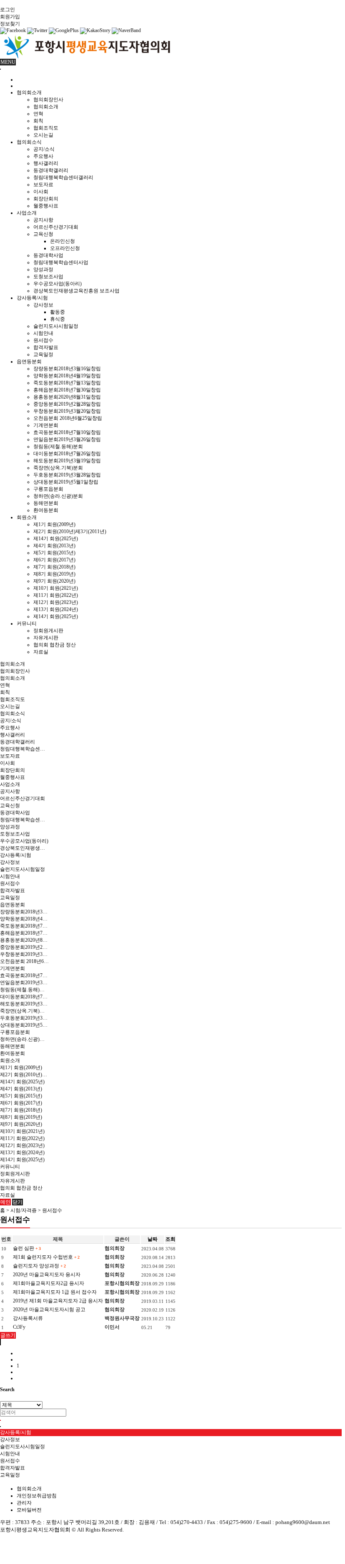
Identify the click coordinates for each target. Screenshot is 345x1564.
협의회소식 (29, 142)
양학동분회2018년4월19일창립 (67, 376)
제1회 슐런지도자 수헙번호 (46, 1257)
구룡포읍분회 (48, 489)
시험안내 (43, 333)
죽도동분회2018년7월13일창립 (67, 383)
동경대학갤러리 (50, 170)
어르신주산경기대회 (55, 227)
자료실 (40, 652)
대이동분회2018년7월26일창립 (67, 453)
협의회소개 (29, 92)
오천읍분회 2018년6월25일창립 (67, 418)
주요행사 (43, 156)
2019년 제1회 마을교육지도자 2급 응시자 (58, 1301)
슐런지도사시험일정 (55, 326)
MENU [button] (7, 62)
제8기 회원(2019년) (54, 574)
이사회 (40, 192)
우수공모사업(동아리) (57, 284)
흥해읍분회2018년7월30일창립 (67, 390)
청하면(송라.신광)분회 (58, 496)
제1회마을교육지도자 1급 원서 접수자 (55, 1292)
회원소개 (27, 517)
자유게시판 (45, 638)
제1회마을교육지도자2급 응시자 (48, 1283)
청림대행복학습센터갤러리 (63, 177)
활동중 (57, 312)
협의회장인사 (48, 99)
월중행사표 (45, 206)
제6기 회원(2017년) (54, 560)
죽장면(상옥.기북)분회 (58, 468)
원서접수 (43, 340)
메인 (5, 1202)
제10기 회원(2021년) (55, 588)
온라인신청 (62, 241)
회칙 (38, 121)
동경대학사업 (48, 255)
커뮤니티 (27, 623)
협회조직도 (45, 128)
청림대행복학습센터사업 (60, 262)
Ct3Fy (19, 1327)
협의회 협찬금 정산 (54, 645)
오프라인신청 (65, 248)
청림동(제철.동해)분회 (58, 446)
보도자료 (43, 184)
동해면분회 (45, 503)
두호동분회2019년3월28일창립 (67, 475)
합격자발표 (45, 347)
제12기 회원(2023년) (55, 602)
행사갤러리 (45, 163)
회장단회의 (45, 199)
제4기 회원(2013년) (54, 546)
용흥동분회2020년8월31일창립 (67, 397)
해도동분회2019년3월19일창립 (67, 461)
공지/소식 (44, 149)
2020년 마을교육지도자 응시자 (46, 1274)
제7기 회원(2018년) (54, 567)
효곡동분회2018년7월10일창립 (67, 432)
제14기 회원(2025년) (55, 538)
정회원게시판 (48, 631)
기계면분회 (45, 425)
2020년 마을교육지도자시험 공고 (49, 1309)
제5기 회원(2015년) (54, 553)
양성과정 (43, 269)
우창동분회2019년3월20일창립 (67, 411)
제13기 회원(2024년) (55, 609)
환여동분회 (45, 510)
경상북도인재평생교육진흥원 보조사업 (76, 291)
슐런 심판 (26, 1248)
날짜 (153, 1239)
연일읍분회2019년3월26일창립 (67, 439)
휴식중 (57, 319)
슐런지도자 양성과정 (39, 1266)
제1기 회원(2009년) (54, 524)
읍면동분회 (29, 361)
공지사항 (43, 220)
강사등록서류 (28, 1318)
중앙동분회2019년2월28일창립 (67, 404)
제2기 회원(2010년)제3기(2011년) (69, 531)
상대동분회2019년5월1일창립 (65, 482)
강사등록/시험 (32, 298)
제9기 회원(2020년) (54, 581)
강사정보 (43, 305)
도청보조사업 (48, 276)
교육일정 (43, 354)
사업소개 (27, 213)
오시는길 (43, 135)
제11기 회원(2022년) (55, 595)
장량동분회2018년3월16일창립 (67, 369)
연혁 (38, 114)
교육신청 (43, 234)
